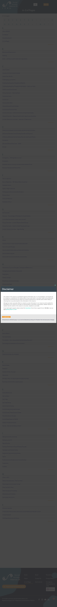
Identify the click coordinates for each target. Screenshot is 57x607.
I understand (6, 317)
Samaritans (28, 308)
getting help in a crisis (11, 309)
